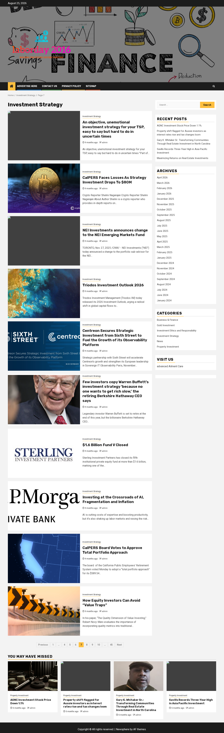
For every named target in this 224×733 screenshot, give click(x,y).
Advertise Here (27, 86)
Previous (43, 644)
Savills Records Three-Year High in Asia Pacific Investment (191, 701)
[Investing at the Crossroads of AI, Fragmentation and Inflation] (44, 505)
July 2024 (162, 289)
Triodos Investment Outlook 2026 (113, 285)
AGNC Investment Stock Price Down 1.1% (179, 125)
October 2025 (164, 209)
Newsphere (122, 729)
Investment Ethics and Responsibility (176, 330)
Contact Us (49, 86)
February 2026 (164, 188)
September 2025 (166, 215)
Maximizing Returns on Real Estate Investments (182, 158)
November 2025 (165, 204)
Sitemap (91, 86)
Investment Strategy (91, 116)
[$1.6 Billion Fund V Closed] (44, 453)
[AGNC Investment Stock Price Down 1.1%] (33, 676)
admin (105, 142)
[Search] (214, 86)
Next (119, 644)
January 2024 (164, 300)
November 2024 (165, 268)
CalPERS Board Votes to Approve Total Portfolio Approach (112, 550)
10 (98, 644)
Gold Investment (166, 325)
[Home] (11, 86)
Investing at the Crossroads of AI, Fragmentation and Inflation (113, 499)
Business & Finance (167, 320)
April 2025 (162, 241)
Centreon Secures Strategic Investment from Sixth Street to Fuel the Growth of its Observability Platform (114, 337)
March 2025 (163, 247)
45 (111, 644)
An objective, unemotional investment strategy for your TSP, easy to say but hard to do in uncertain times (113, 129)
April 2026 (162, 177)
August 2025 (164, 220)
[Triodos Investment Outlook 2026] (44, 293)
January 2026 (164, 193)
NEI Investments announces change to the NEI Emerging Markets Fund (115, 232)
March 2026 (163, 182)
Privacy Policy (71, 86)
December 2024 (165, 263)
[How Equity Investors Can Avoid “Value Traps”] (44, 611)
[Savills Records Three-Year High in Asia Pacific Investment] (191, 676)
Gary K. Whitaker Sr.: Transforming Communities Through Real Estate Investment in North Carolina (136, 705)
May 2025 (162, 236)
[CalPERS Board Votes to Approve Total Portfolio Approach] (44, 558)
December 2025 (165, 199)
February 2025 (164, 252)
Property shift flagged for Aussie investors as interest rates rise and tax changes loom (85, 703)
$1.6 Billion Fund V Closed (105, 445)
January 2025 (164, 257)
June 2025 (162, 231)
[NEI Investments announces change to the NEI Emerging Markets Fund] (44, 240)
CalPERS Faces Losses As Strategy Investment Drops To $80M (114, 180)
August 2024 (164, 284)
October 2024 (164, 273)
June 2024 (162, 295)
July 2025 (162, 225)
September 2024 (166, 279)
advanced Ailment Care (170, 366)
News (160, 341)
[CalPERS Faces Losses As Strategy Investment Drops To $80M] (44, 188)
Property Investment (168, 346)
